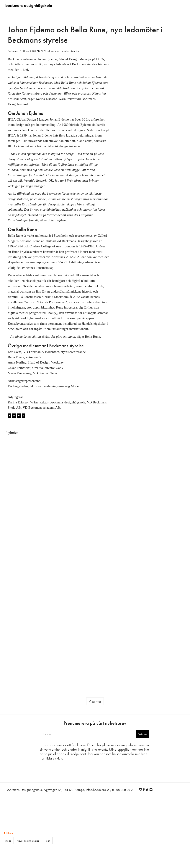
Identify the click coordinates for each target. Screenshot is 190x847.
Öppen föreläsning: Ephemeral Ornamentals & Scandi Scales (47, 583)
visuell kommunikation (170, 602)
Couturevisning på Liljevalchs (17, 576)
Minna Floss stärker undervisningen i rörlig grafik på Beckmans (110, 583)
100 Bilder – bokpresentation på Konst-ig (18, 657)
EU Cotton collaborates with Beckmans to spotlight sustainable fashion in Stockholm (47, 666)
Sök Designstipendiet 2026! (18, 514)
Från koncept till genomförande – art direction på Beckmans (171, 581)
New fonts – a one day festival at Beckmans (48, 466)
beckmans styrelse (60, 51)
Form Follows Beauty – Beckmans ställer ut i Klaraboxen (110, 516)
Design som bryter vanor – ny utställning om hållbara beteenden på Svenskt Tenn (170, 521)
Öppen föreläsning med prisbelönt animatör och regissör (141, 583)
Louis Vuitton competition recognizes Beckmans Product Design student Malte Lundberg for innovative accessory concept (78, 594)
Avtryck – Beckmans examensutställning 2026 (173, 469)
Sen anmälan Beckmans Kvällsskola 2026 (138, 469)
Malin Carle (12, 471)
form (76, 623)
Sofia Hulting (42, 476)
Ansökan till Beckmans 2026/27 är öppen (76, 659)
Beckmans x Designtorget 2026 (76, 514)
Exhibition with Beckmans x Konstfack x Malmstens (108, 659)
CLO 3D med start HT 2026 (108, 464)
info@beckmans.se (97, 790)
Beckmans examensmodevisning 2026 (52, 514)
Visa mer (95, 701)
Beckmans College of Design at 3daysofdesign (78, 469)
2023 (43, 51)
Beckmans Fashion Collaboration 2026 (139, 659)
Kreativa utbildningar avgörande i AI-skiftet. (141, 516)
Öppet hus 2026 (171, 652)
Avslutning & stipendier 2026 (17, 464)
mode (146, 674)
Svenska (75, 51)
